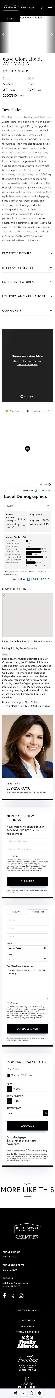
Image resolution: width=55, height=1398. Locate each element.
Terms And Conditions (27, 1332)
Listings (16, 702)
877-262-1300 (10, 1269)
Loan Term (13, 1069)
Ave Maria (11, 705)
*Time (9, 954)
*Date (9, 943)
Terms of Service (18, 1040)
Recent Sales (22, 792)
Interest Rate (14, 1108)
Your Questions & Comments (20, 966)
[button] (5, 34)
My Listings (11, 792)
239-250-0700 (41, 8)
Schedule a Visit (38, 912)
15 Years (28, 1075)
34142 (24, 705)
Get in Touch (27, 1310)
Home (5, 702)
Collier (34, 702)
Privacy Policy (35, 870)
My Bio (43, 792)
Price (9, 1084)
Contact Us (17, 912)
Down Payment (15, 1096)
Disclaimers (27, 1326)
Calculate (27, 1125)
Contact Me (34, 792)
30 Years (15, 1075)
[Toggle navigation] (50, 7)
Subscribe (27, 881)
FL (26, 702)
